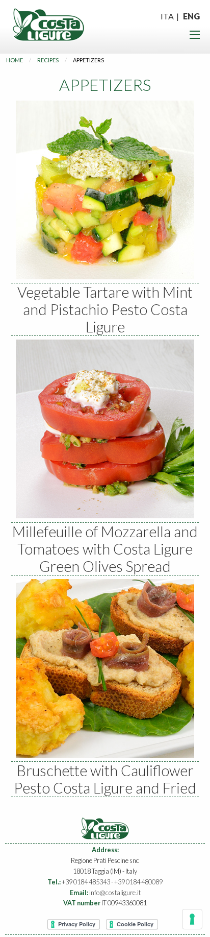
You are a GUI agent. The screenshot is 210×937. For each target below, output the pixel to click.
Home (14, 60)
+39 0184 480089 (138, 882)
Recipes (48, 60)
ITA (167, 16)
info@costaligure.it (115, 892)
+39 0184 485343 (86, 882)
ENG (191, 16)
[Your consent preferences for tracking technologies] (192, 919)
